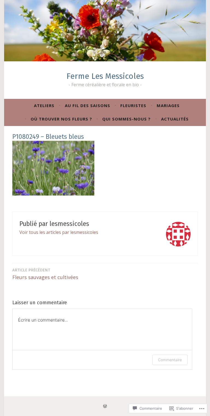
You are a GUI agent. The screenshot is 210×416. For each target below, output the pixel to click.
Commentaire (170, 359)
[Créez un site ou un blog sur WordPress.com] (105, 406)
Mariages (168, 105)
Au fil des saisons (87, 105)
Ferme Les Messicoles (105, 76)
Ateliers (44, 105)
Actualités (175, 119)
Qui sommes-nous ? (126, 119)
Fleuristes (133, 105)
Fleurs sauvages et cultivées (45, 274)
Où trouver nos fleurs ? (61, 119)
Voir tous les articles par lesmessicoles (58, 232)
